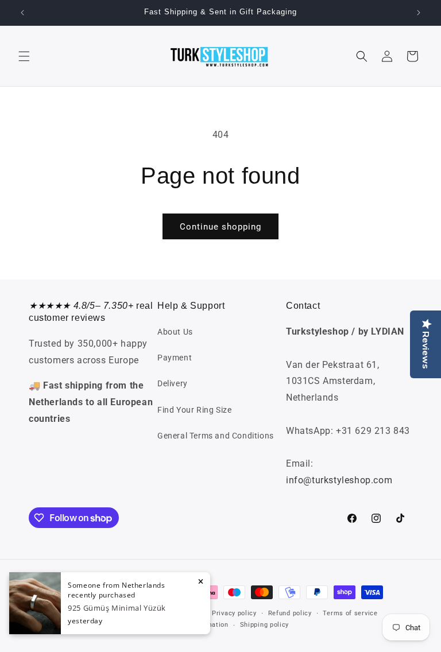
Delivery (172, 383)
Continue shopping (220, 227)
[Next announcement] (418, 12)
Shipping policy (264, 624)
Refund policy (290, 613)
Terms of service (350, 613)
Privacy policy (234, 613)
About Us (175, 331)
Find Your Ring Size (194, 409)
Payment (174, 357)
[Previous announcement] (22, 12)
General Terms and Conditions (215, 435)
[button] (24, 56)
